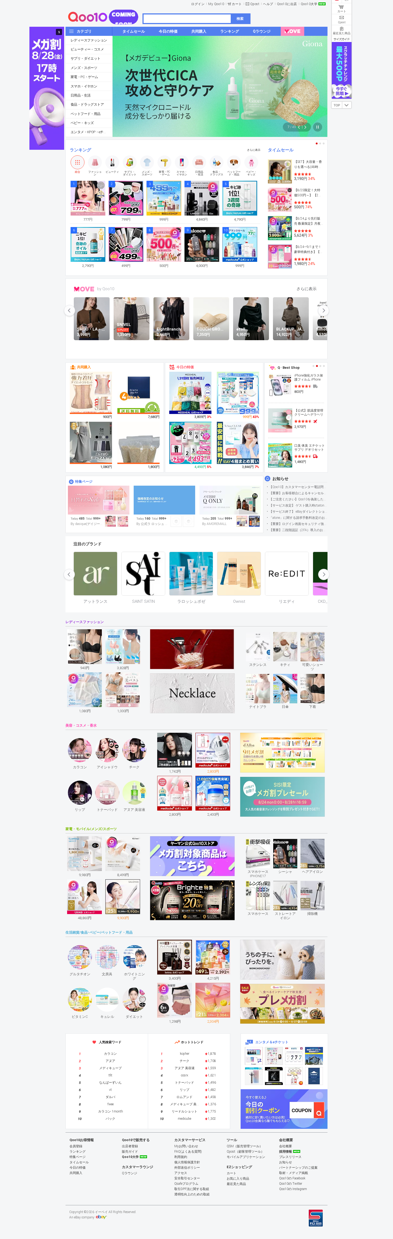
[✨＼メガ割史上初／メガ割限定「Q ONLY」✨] (230, 500)
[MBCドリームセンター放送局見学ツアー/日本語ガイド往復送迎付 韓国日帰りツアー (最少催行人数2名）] (314, 1056)
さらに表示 (253, 149)
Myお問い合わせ (186, 1146)
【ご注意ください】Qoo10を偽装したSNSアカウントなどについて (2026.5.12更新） (298, 499)
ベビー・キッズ (82, 123)
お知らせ (280, 478)
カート (237, 4)
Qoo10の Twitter (290, 1184)
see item (262, 636)
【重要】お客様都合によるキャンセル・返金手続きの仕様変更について (298, 493)
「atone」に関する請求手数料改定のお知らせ (298, 518)
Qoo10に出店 (287, 4)
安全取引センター (187, 1178)
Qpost (255, 4)
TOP (337, 105)
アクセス (180, 1173)
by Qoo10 (105, 288)
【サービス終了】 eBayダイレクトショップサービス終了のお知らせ (298, 511)
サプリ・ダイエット (86, 58)
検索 (240, 19)
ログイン (198, 4)
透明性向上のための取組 (192, 1194)
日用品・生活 (80, 95)
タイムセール (281, 149)
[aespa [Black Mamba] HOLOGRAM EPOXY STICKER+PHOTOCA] (274, 1056)
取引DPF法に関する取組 (191, 1189)
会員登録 (76, 1146)
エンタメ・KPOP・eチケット (91, 132)
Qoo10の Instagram (293, 1189)
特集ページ (84, 482)
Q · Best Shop (289, 368)
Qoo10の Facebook (292, 1178)
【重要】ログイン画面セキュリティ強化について (298, 524)
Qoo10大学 (309, 4)
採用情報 (285, 1151)
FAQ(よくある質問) (188, 1151)
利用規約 (180, 1157)
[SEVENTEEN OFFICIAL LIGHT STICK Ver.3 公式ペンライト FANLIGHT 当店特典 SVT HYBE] (254, 1076)
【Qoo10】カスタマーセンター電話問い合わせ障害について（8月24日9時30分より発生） (298, 487)
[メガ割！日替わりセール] (98, 500)
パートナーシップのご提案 (298, 1167)
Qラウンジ (129, 1173)
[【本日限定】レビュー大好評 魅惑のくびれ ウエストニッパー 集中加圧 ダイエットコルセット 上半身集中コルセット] (91, 393)
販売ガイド (130, 1151)
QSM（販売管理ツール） (245, 1146)
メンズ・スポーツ (84, 68)
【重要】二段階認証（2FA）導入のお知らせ (298, 530)
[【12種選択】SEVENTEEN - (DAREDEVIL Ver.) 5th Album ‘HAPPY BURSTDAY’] (274, 1076)
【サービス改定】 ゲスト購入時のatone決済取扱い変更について (298, 505)
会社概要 (285, 1146)
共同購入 (84, 367)
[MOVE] (292, 31)
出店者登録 (130, 1146)
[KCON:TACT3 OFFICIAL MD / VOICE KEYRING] (254, 1056)
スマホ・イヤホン (84, 86)
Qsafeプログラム (186, 1184)
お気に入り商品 (238, 1178)
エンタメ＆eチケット (271, 1042)
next (323, 310)
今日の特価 (185, 367)
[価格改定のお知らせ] (164, 500)
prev (69, 310)
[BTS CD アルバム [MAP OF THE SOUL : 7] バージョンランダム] (294, 1056)
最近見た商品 (236, 1184)
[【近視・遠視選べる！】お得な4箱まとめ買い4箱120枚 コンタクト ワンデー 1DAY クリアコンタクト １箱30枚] (238, 443)
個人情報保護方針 (187, 1162)
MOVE (84, 289)
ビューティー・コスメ (87, 49)
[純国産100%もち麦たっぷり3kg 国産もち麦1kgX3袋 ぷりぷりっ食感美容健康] (138, 450)
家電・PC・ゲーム (84, 77)
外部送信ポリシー (187, 1167)
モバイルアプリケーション (246, 1157)
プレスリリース (290, 1157)
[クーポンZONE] (284, 1109)
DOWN (346, 105)
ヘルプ (268, 4)
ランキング (80, 149)
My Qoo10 (216, 4)
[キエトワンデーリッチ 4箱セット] (138, 393)
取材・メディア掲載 (293, 1173)
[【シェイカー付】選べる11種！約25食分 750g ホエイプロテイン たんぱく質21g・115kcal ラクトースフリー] (190, 443)
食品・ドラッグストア (87, 104)
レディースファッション (89, 40)
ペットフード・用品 (86, 114)
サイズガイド (342, 39)
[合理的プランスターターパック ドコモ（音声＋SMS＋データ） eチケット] (314, 1076)
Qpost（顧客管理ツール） (245, 1151)
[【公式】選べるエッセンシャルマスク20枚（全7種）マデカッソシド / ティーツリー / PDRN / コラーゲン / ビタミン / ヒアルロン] (190, 393)
